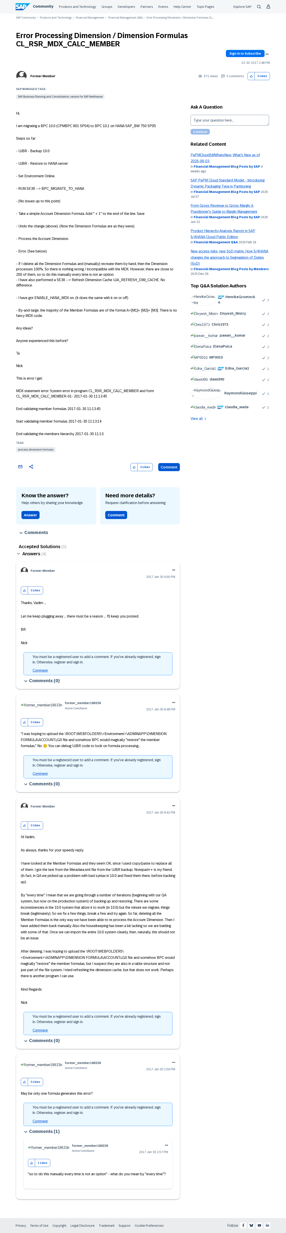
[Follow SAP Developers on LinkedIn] (267, 1225)
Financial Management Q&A (125, 17)
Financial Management (90, 17)
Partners (147, 7)
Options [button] (267, 54)
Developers (126, 7)
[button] (251, 76)
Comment (169, 467)
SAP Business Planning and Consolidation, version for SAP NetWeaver (60, 96)
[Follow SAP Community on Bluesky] (251, 1225)
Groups (106, 7)
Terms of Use (39, 1225)
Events (163, 7)
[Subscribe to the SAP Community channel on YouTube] (259, 1225)
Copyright (60, 1225)
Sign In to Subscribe (245, 53)
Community (43, 6)
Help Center (182, 7)
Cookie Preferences (149, 1225)
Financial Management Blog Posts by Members (231, 269)
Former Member (42, 76)
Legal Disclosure (83, 1225)
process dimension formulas (35, 449)
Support (125, 1225)
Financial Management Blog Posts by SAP (227, 166)
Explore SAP (242, 7)
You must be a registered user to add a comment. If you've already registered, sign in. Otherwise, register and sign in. (97, 659)
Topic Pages (205, 7)
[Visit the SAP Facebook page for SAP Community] (243, 1225)
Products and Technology (77, 7)
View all (197, 419)
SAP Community (26, 17)
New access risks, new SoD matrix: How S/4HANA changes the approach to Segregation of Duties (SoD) (229, 257)
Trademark (107, 1225)
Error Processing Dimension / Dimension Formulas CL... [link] (180, 17)
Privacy (21, 1225)
